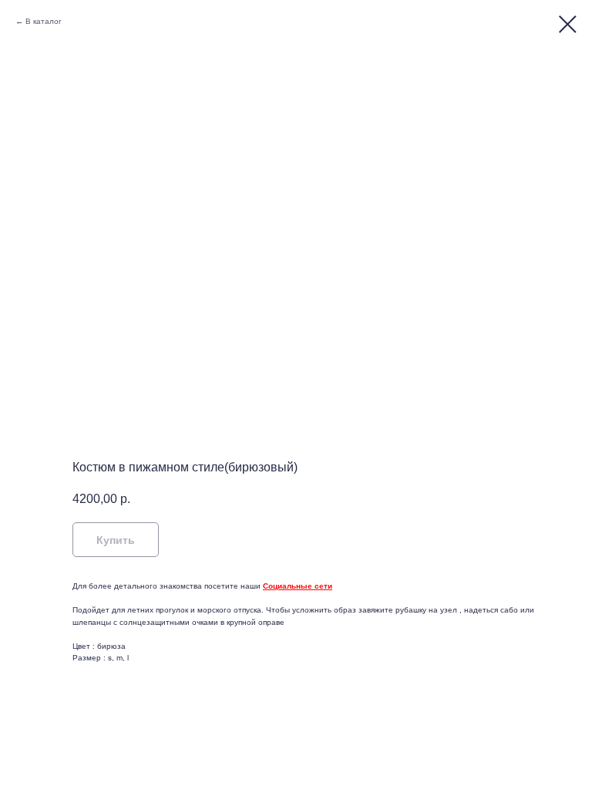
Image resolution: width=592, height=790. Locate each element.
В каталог (43, 21)
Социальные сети (297, 586)
